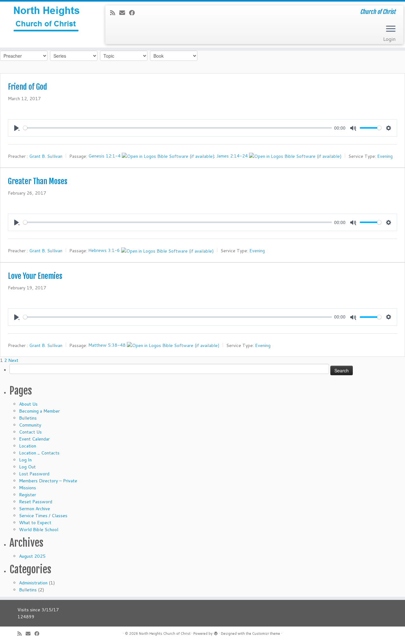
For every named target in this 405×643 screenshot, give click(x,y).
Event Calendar (34, 439)
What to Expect (35, 522)
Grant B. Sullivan (45, 156)
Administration (33, 583)
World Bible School (38, 529)
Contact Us (30, 432)
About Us (28, 404)
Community (30, 425)
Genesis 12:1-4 (104, 156)
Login (389, 38)
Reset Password (35, 501)
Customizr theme (266, 633)
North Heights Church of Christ (164, 633)
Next (13, 360)
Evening (385, 156)
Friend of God (27, 87)
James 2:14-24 (232, 156)
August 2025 (32, 556)
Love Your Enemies (35, 276)
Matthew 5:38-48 (107, 345)
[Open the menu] (391, 29)
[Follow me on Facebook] (134, 13)
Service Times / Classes (43, 515)
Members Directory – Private (48, 481)
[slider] (177, 128)
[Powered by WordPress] (216, 632)
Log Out (27, 467)
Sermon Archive (34, 508)
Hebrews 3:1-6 (104, 250)
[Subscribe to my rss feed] (114, 13)
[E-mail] (124, 13)
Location (27, 446)
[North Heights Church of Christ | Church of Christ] (46, 20)
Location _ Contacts (39, 453)
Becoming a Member (39, 411)
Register (27, 495)
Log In (25, 460)
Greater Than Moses (37, 181)
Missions (27, 488)
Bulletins (28, 418)
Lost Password (34, 474)
